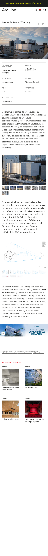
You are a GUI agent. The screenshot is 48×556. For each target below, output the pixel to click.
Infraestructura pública (9, 353)
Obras (4, 367)
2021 (4, 92)
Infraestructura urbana (24, 353)
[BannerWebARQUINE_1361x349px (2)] (24, 335)
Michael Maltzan (38, 353)
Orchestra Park (31, 388)
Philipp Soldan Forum (10, 419)
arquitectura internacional (13, 351)
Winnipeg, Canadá (32, 82)
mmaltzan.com (7, 82)
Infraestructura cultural (30, 351)
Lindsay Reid (7, 101)
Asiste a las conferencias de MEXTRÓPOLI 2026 (24, 3)
